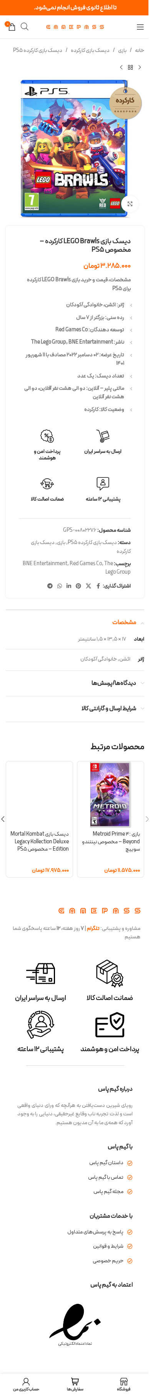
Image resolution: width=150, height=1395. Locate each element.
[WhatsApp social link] (59, 586)
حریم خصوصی (108, 1261)
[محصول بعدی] (121, 67)
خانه (139, 51)
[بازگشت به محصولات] (130, 67)
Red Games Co (86, 564)
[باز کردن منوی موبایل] (140, 27)
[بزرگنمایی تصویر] (129, 204)
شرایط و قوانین (108, 1246)
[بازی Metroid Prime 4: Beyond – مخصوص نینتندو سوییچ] (110, 794)
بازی (122, 51)
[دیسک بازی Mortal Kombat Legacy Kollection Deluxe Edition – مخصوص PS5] (39, 794)
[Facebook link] (98, 586)
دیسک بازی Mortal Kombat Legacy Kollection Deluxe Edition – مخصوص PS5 (39, 841)
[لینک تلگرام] (50, 586)
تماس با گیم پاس (105, 1177)
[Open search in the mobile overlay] (24, 27)
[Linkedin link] (68, 586)
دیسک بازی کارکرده (90, 51)
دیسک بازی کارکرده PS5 (37, 51)
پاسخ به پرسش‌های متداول (95, 1232)
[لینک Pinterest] (78, 586)
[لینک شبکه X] (88, 586)
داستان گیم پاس (106, 1163)
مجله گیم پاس (108, 1192)
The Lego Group (117, 568)
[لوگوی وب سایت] (75, 27)
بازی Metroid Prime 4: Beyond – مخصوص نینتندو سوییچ (111, 841)
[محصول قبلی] (139, 67)
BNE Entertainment (45, 564)
